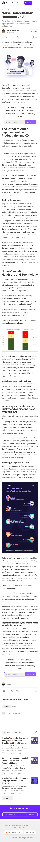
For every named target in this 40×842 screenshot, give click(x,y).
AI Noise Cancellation (29, 609)
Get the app (30, 832)
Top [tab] (4, 732)
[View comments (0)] (12, 37)
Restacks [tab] (15, 706)
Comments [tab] (6, 706)
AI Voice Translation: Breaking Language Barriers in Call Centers (15, 780)
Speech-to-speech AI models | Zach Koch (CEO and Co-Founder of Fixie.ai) (15, 760)
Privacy (26, 825)
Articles (5, 9)
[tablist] (10, 706)
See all (5, 798)
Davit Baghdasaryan (13, 30)
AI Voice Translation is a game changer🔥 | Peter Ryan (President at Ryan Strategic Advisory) (15, 740)
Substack (10, 838)
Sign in (35, 3)
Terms (32, 825)
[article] (20, 745)
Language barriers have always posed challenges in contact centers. (15, 787)
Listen (35, 31)
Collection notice (20, 827)
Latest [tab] (9, 732)
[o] (34, 740)
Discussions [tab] (17, 732)
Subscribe (28, 3)
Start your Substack (15, 832)
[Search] (36, 732)
